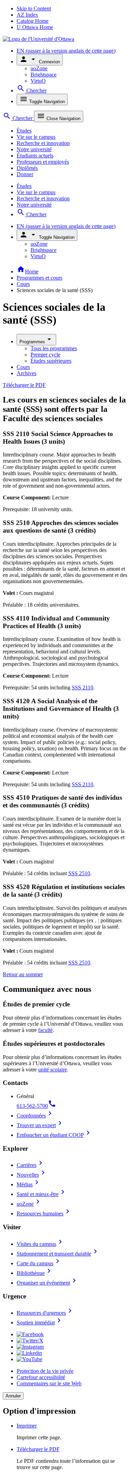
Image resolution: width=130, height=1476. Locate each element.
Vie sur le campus (36, 137)
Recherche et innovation (43, 143)
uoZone (39, 68)
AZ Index (27, 15)
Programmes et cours (39, 278)
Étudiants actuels (35, 156)
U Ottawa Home (35, 27)
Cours (23, 284)
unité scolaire (52, 1069)
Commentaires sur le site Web (49, 1383)
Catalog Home (33, 21)
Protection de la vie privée (45, 1371)
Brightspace (44, 75)
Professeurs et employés (43, 162)
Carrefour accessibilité (41, 1377)
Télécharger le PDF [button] (38, 1449)
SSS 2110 (82, 687)
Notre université (34, 149)
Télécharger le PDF (24, 385)
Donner (25, 174)
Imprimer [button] (27, 1426)
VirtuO (38, 81)
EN (66, 51)
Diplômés (27, 168)
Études (24, 131)
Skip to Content (34, 8)
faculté (45, 1030)
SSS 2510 (79, 873)
